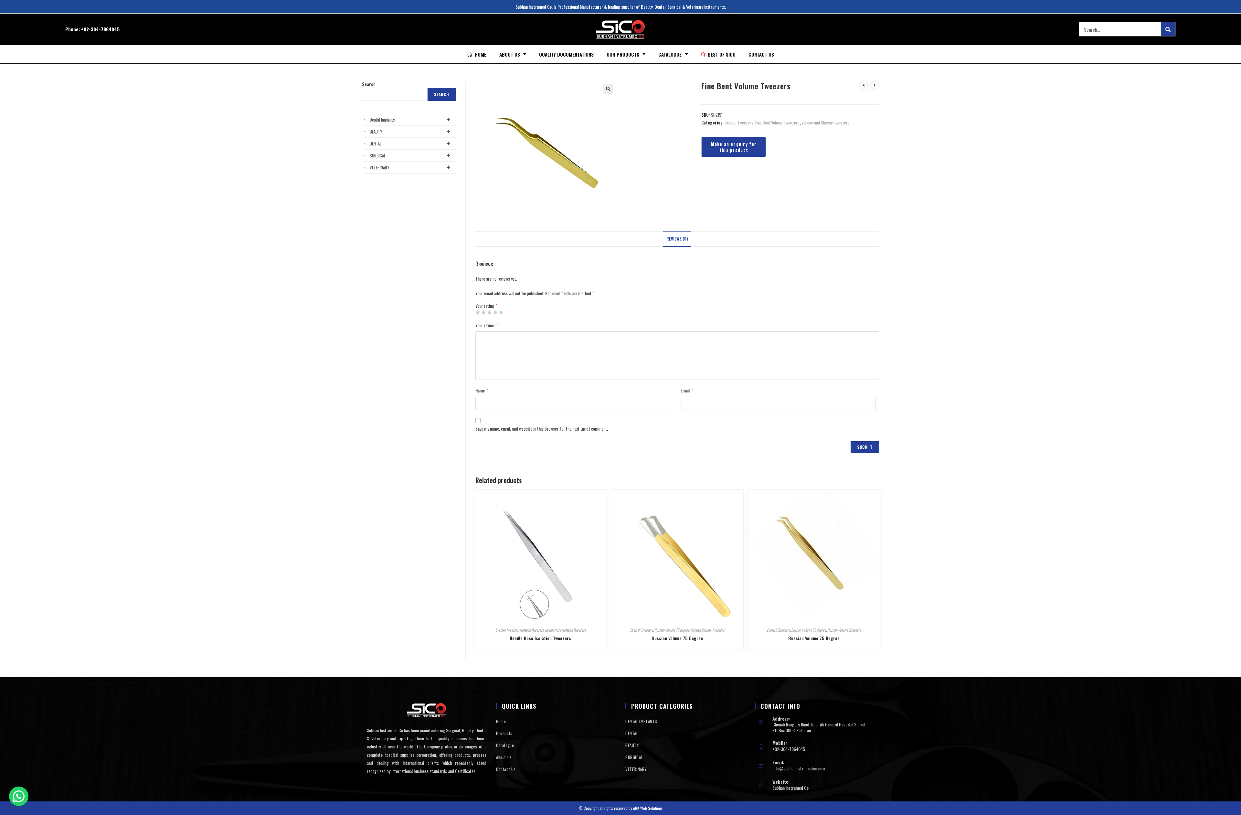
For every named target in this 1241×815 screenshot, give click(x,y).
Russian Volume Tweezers (707, 630)
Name (481, 390)
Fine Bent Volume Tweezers (777, 122)
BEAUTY (376, 131)
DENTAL (375, 143)
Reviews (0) (677, 239)
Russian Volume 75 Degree (677, 638)
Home (501, 721)
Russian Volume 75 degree (671, 630)
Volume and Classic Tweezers (825, 122)
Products (504, 733)
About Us (509, 54)
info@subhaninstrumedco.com (798, 768)
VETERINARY (379, 167)
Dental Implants (382, 119)
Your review (486, 325)
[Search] (1168, 29)
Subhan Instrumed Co (790, 787)
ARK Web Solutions (648, 808)
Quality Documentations (566, 54)
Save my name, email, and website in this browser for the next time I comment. (541, 428)
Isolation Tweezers (532, 630)
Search (369, 84)
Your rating (486, 306)
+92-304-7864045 (100, 29)
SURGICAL (378, 155)
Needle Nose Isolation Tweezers (565, 630)
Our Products (623, 54)
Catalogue (670, 54)
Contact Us (761, 54)
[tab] (677, 239)
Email (687, 390)
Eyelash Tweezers (739, 122)
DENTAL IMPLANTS (641, 721)
